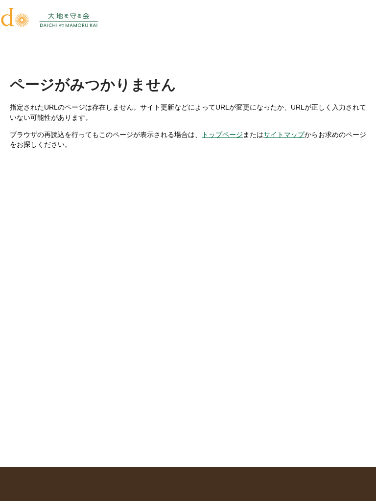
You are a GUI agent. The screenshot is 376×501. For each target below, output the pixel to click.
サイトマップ (284, 134)
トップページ (222, 134)
